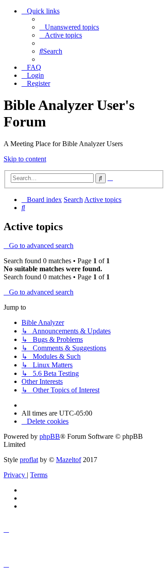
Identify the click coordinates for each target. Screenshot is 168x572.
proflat (29, 459)
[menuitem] (69, 27)
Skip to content (25, 159)
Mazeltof (68, 459)
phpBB (49, 436)
